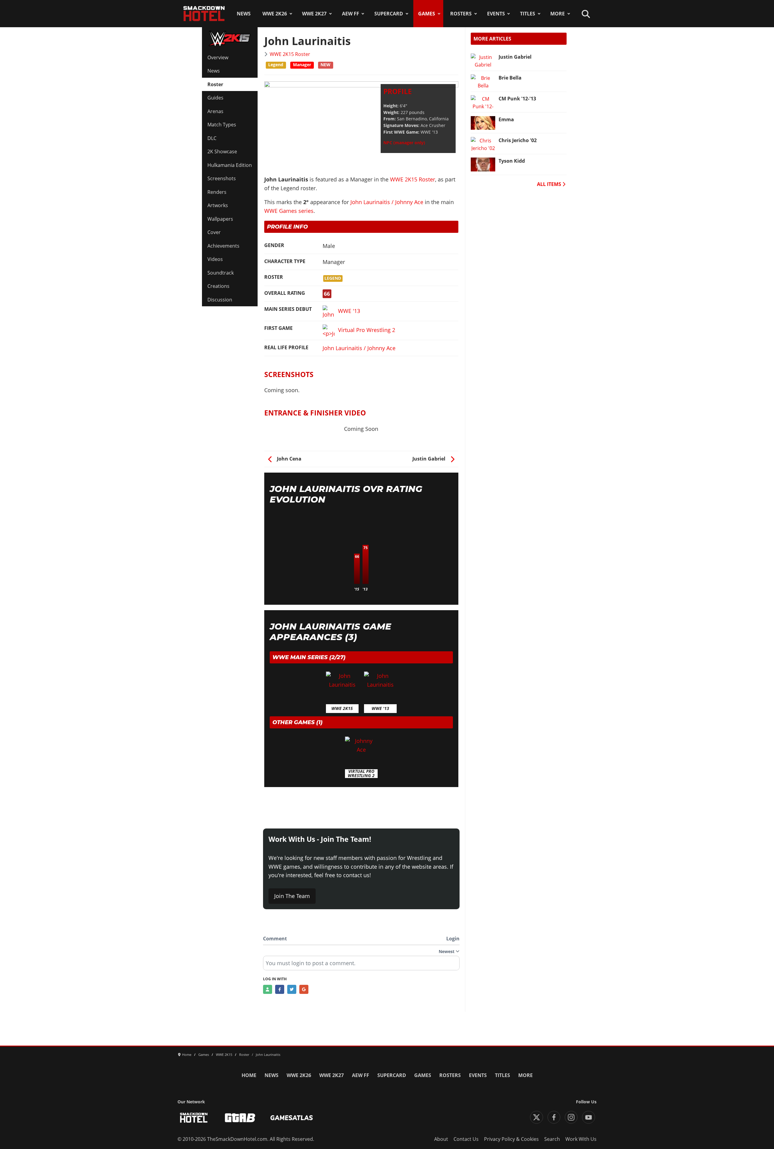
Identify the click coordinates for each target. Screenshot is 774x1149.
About (441, 1139)
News (244, 13)
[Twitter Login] (291, 989)
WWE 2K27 (314, 13)
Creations (218, 286)
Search (552, 1139)
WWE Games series (289, 210)
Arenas (215, 111)
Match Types (221, 124)
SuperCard (388, 13)
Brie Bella (510, 77)
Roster (215, 84)
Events (496, 13)
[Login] (267, 989)
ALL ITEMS (549, 184)
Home (249, 1075)
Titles (527, 13)
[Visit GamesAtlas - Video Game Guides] (291, 1118)
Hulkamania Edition (229, 165)
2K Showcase (222, 151)
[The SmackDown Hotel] (204, 13)
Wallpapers (220, 219)
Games (426, 13)
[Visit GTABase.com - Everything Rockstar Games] (240, 1118)
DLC (211, 138)
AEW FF (350, 13)
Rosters (461, 13)
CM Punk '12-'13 (517, 98)
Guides (215, 97)
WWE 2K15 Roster (290, 54)
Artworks (217, 205)
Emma (506, 119)
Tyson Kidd (512, 161)
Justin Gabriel (515, 57)
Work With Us (581, 1139)
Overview (217, 57)
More (557, 13)
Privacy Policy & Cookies (511, 1139)
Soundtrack (220, 272)
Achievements (223, 245)
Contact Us (466, 1139)
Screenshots (221, 178)
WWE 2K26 (274, 13)
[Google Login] (303, 989)
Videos (215, 259)
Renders (216, 192)
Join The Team (292, 896)
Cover (214, 232)
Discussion (219, 299)
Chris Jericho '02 (518, 140)
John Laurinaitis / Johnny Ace (386, 202)
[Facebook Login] (279, 989)
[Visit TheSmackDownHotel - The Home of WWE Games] (193, 1118)
